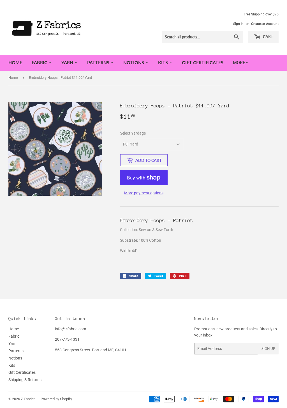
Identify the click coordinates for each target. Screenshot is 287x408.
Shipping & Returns (24, 379)
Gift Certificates (202, 62)
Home (15, 62)
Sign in (238, 24)
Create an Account (265, 24)
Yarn (67, 62)
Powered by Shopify (56, 399)
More (239, 62)
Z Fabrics (28, 399)
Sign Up (268, 349)
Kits (163, 62)
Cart (267, 36)
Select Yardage (133, 133)
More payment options (143, 193)
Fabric (40, 62)
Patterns (98, 62)
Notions (134, 62)
